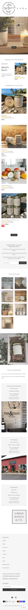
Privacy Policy (6, 567)
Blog (4, 561)
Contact (4, 554)
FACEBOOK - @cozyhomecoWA (10, 578)
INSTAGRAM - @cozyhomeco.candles (11, 576)
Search (4, 540)
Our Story (5, 547)
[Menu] (25, 8)
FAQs (4, 550)
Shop (14, 47)
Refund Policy (6, 564)
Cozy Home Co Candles (11, 605)
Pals (4, 557)
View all (14, 234)
